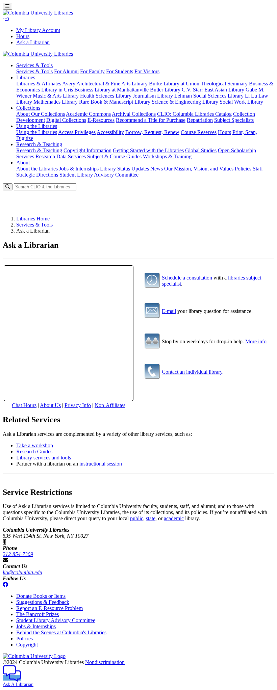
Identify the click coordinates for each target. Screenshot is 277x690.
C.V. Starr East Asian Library (213, 89)
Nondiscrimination (105, 662)
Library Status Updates (124, 168)
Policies (243, 168)
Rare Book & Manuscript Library (114, 102)
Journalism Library (153, 96)
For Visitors (146, 71)
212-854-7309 (18, 554)
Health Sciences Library (105, 96)
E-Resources (101, 120)
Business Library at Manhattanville (111, 89)
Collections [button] (28, 108)
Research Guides (34, 451)
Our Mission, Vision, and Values (198, 168)
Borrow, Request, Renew (152, 132)
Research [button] (39, 144)
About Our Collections (40, 114)
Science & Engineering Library (185, 102)
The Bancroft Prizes (37, 614)
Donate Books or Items (41, 596)
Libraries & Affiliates (38, 83)
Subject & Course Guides (114, 156)
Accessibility (110, 132)
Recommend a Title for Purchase (150, 120)
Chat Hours (24, 405)
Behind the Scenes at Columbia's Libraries (61, 632)
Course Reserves (199, 132)
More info (256, 341)
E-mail (169, 311)
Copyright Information (87, 150)
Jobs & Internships (79, 168)
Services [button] (34, 65)
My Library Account (38, 30)
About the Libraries (37, 168)
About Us (50, 405)
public (136, 518)
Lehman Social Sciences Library (209, 96)
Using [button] (36, 126)
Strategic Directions (37, 175)
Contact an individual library (192, 372)
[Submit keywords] (7, 186)
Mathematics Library (55, 102)
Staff (258, 168)
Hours (22, 36)
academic (174, 518)
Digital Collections (66, 120)
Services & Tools (34, 71)
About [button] (23, 162)
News (156, 168)
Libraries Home (33, 218)
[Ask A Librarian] (6, 19)
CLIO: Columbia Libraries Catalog (194, 114)
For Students (119, 71)
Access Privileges (77, 132)
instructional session (100, 464)
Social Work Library (241, 102)
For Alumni (66, 71)
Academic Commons (88, 114)
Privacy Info (78, 405)
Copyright (27, 644)
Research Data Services (60, 156)
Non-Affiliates (110, 405)
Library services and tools (43, 457)
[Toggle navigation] (7, 6)
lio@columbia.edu (22, 572)
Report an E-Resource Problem (49, 608)
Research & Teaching (39, 150)
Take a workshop (34, 445)
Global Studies (201, 150)
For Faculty (92, 71)
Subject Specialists (234, 120)
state (150, 518)
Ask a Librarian (33, 42)
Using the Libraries (36, 132)
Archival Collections (134, 114)
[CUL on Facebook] (5, 584)
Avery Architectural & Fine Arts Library (105, 83)
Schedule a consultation (187, 278)
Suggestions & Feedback (42, 602)
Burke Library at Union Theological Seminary (198, 83)
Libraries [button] (25, 77)
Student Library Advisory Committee (98, 175)
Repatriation (200, 120)
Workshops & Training (167, 156)
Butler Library (165, 89)
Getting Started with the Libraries (148, 150)
